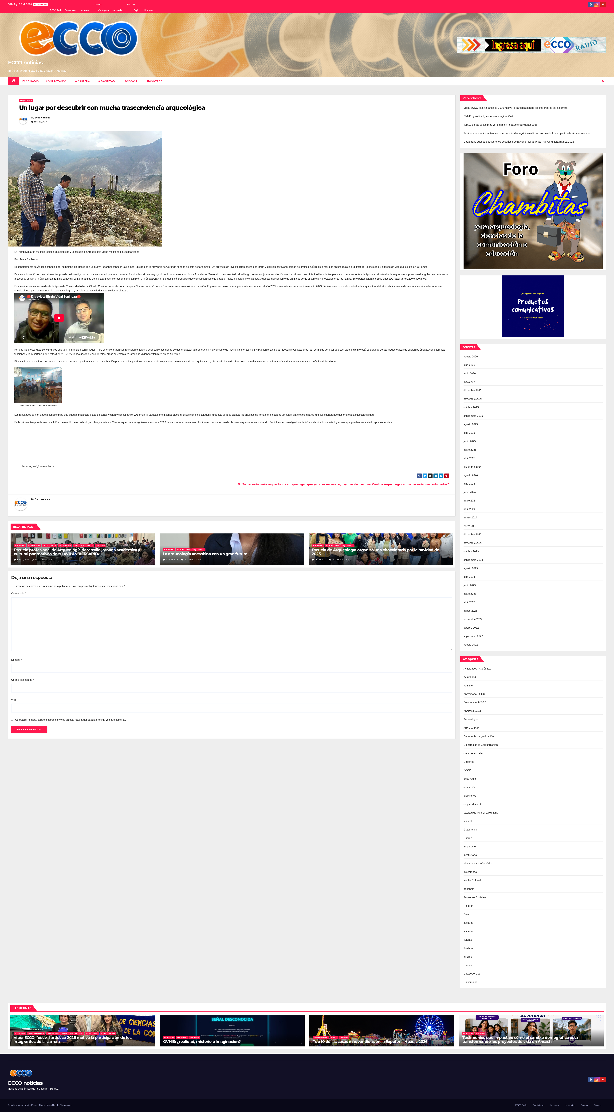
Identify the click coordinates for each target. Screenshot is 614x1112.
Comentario (18, 593)
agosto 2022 (471, 644)
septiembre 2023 (473, 560)
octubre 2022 (471, 627)
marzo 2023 (470, 610)
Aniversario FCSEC (475, 702)
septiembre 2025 (473, 416)
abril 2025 (469, 458)
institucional (65, 546)
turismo (468, 956)
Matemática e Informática (478, 863)
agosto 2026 (471, 356)
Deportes (469, 761)
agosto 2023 (471, 568)
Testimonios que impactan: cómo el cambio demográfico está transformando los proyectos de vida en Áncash (527, 133)
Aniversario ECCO (474, 694)
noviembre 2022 (473, 619)
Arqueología (26, 101)
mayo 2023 (470, 593)
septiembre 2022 (473, 636)
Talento (468, 939)
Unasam (468, 965)
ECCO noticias (25, 62)
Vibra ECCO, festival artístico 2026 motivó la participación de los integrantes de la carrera (515, 107)
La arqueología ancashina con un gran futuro (205, 554)
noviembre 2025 (473, 399)
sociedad (469, 931)
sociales (468, 922)
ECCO (467, 770)
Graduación (470, 829)
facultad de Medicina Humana (481, 812)
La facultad (97, 4)
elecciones (470, 795)
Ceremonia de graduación (479, 736)
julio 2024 (469, 483)
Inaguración (470, 846)
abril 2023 (469, 602)
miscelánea (470, 872)
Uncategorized (472, 973)
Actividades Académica (477, 668)
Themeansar (65, 1105)
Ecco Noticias (42, 117)
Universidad (471, 982)
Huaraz (468, 838)
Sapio (136, 10)
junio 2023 (470, 585)
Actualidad (20, 546)
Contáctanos (71, 10)
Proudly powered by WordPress (23, 1105)
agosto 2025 (471, 424)
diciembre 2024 (473, 466)
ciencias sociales (474, 753)
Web (13, 699)
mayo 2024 (470, 500)
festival (468, 821)
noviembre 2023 (473, 543)
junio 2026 (470, 373)
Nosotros (148, 10)
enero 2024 (470, 526)
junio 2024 (470, 492)
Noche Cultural (472, 880)
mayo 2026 (470, 382)
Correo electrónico (22, 679)
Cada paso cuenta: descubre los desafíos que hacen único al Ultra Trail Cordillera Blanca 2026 (519, 141)
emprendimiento (473, 804)
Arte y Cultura (49, 546)
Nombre (16, 659)
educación (470, 787)
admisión (469, 685)
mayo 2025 (470, 449)
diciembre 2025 (473, 390)
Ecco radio (470, 778)
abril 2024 (469, 509)
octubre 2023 (471, 551)
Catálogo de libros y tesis (110, 10)
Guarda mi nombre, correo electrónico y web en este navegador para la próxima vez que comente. (70, 719)
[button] (603, 81)
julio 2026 (469, 365)
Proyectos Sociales (83, 546)
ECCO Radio (56, 10)
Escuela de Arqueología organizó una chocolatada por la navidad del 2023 (376, 552)
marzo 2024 (470, 517)
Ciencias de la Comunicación (481, 745)
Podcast (131, 4)
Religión (468, 905)
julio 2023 (469, 577)
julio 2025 (469, 432)
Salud (467, 914)
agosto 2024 (471, 475)
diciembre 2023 (473, 534)
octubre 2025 (471, 407)
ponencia (469, 889)
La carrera (84, 10)
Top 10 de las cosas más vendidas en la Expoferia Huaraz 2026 (501, 124)
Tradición (100, 546)
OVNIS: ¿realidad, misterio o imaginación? (488, 116)
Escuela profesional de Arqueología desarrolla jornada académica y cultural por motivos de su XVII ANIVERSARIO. (77, 552)
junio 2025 (470, 441)
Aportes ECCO (183, 550)
